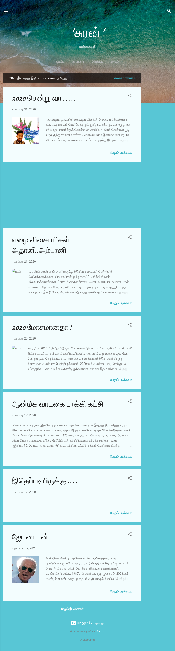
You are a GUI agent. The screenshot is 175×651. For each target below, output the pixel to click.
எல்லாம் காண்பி (124, 78)
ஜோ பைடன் (30, 537)
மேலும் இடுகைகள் (72, 609)
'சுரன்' (87, 33)
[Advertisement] (158, 137)
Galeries (101, 631)
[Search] (169, 11)
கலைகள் (78, 61)
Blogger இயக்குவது (90, 623)
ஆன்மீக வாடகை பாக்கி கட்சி (58, 404)
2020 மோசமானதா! (42, 327)
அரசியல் (97, 61)
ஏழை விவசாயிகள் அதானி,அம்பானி (41, 245)
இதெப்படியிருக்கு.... (44, 481)
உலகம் (115, 61)
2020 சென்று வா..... (44, 98)
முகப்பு (60, 61)
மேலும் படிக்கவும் (121, 153)
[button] (129, 96)
